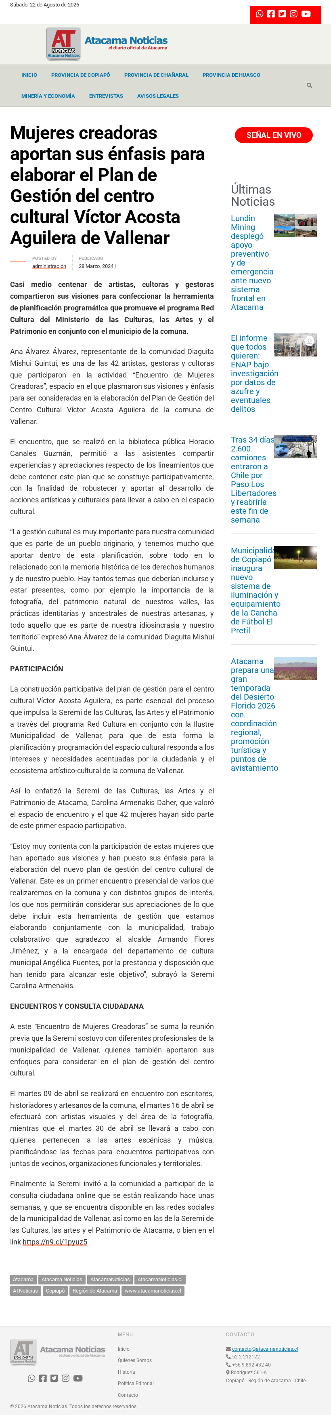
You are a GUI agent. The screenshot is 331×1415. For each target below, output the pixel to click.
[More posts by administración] (18, 259)
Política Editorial (136, 1383)
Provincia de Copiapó (80, 75)
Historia (126, 1372)
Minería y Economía (48, 96)
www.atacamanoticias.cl (153, 1291)
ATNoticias (25, 1291)
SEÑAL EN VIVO (273, 135)
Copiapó (55, 1291)
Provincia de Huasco (231, 75)
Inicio (29, 75)
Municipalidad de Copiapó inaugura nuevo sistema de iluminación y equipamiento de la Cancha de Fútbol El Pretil (256, 590)
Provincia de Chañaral (156, 75)
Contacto (128, 1395)
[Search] (309, 86)
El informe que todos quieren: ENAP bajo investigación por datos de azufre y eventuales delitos (255, 373)
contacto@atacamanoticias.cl (265, 1349)
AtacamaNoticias (110, 1279)
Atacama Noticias (62, 1279)
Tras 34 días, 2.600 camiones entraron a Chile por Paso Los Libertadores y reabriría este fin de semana (254, 479)
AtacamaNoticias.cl (160, 1279)
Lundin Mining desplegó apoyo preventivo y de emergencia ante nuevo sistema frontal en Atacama (252, 263)
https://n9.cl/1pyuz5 (55, 1242)
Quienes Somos (135, 1360)
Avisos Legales (158, 96)
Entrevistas (106, 96)
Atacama (23, 1279)
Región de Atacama (95, 1291)
